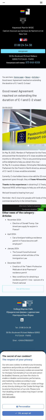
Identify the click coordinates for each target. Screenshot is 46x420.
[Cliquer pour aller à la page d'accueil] (30, 304)
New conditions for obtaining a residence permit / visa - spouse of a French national (28, 279)
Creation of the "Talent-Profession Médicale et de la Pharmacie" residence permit (27, 269)
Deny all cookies (8, 397)
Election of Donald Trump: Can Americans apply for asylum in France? (25, 226)
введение (23, 51)
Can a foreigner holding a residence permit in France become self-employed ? (27, 240)
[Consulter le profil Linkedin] (17, 11)
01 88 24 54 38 (23, 45)
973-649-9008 (33, 62)
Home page (19, 77)
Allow (41, 209)
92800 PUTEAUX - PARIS (23, 57)
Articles (35, 77)
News (27, 77)
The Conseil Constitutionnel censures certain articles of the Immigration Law (26, 255)
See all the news (23, 288)
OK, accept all (24, 413)
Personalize (24, 406)
